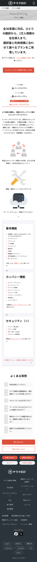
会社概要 (5, 515)
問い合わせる (18, 442)
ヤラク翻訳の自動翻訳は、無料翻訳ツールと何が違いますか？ (21, 392)
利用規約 (24, 520)
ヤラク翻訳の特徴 (10, 480)
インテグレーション (27, 487)
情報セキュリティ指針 (10, 520)
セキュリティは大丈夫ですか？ (21, 400)
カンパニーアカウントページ (20, 305)
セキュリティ (27, 494)
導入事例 (10, 504)
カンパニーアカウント (10, 494)
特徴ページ (17, 263)
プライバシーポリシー (10, 524)
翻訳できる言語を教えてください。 (21, 429)
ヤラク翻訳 (5, 8)
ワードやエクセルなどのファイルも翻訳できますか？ (21, 408)
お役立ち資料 (27, 463)
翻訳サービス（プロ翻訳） (27, 480)
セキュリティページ (16, 339)
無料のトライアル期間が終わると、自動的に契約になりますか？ (21, 419)
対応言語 (10, 487)
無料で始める (27, 457)
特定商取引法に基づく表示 (20, 515)
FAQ (9, 500)
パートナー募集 (26, 524)
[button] (19, 86)
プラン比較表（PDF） (24, 58)
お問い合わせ (10, 457)
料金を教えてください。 (18, 384)
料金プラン (27, 500)
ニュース (27, 504)
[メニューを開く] (34, 3)
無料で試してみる (18, 449)
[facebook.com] (16, 534)
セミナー (10, 463)
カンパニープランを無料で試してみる (18, 70)
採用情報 (10, 509)
